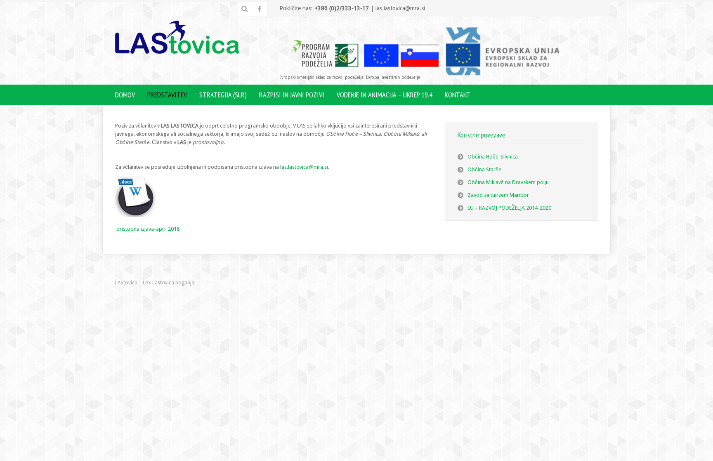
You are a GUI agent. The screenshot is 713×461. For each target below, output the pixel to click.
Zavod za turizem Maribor (498, 195)
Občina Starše (484, 169)
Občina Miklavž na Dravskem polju (508, 182)
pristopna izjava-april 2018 (147, 229)
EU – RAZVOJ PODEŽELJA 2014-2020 (509, 208)
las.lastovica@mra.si (304, 167)
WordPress (208, 283)
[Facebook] (260, 9)
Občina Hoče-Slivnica (492, 157)
